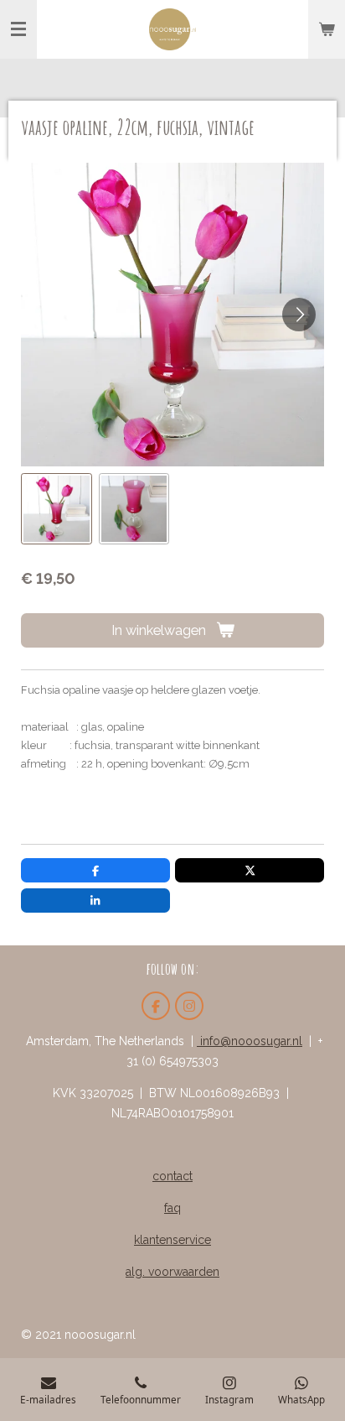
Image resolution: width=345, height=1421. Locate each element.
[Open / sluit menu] (18, 29)
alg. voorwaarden (172, 1271)
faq (172, 1208)
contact (172, 1176)
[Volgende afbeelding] (299, 314)
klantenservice (172, 1240)
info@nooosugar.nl (249, 1041)
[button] (56, 508)
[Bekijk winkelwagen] (326, 29)
